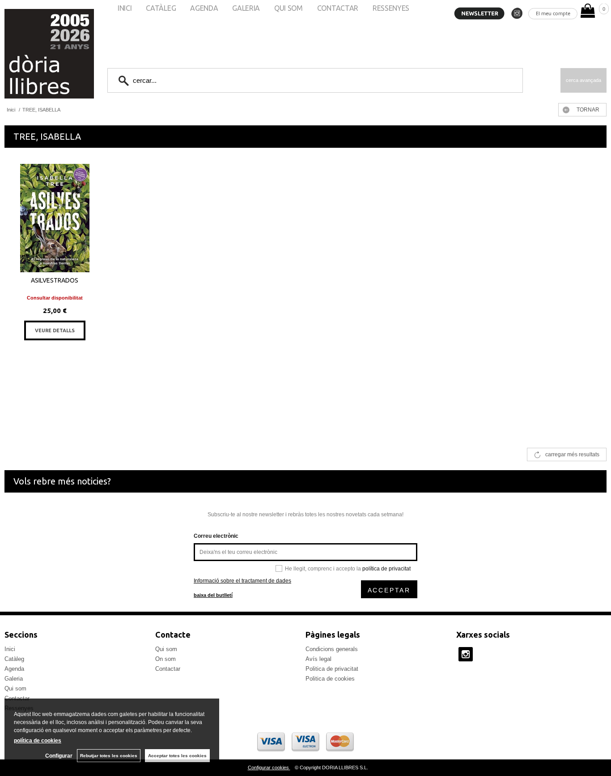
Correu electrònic (216, 536)
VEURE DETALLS (55, 330)
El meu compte (553, 13)
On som (165, 659)
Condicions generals (332, 649)
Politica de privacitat (332, 668)
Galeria (13, 678)
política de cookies (37, 740)
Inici (9, 649)
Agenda (14, 668)
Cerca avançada (583, 80)
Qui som (15, 688)
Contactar (167, 668)
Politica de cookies (330, 678)
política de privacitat (386, 569)
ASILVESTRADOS (54, 280)
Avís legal (318, 659)
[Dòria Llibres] (22, 54)
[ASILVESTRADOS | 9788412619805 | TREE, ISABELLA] (54, 218)
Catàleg (14, 659)
